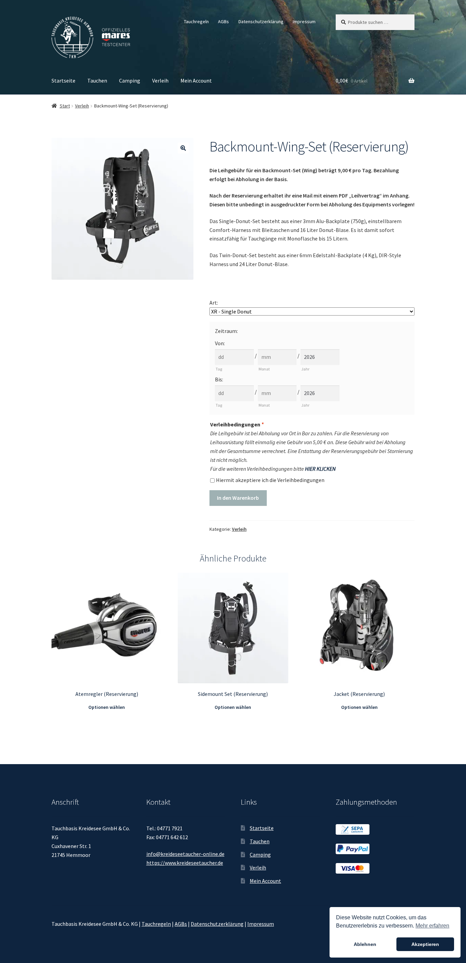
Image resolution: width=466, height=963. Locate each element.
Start (65, 106)
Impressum (304, 21)
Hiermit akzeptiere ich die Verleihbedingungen (270, 480)
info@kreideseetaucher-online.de (185, 853)
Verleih (160, 80)
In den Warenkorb (238, 497)
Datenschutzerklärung (260, 21)
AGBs (223, 21)
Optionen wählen (106, 707)
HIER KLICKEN (320, 468)
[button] (183, 148)
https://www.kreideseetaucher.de (184, 862)
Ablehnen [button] (365, 944)
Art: (213, 302)
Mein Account (196, 80)
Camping (129, 80)
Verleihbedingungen (236, 424)
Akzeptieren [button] (425, 944)
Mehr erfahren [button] (432, 926)
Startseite (63, 80)
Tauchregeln (196, 21)
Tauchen (97, 80)
